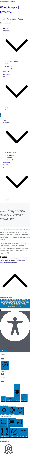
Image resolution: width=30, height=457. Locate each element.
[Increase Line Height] (2, 374)
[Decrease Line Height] (2, 381)
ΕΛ (7, 107)
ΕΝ (7, 110)
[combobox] (15, 303)
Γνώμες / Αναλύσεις (12, 61)
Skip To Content (4, 439)
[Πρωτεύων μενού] (0, 114)
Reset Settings (4, 441)
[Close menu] (0, 116)
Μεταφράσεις (10, 64)
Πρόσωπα (9, 66)
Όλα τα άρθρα (11, 69)
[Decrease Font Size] (2, 358)
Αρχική (5, 28)
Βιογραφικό (6, 71)
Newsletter (6, 74)
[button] (16, 58)
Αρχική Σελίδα (4, 253)
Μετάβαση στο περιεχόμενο (7, 1)
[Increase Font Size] (2, 351)
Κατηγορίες (6, 122)
